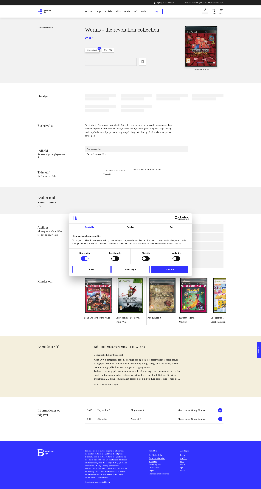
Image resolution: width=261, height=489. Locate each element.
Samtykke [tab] (89, 227)
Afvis (91, 269)
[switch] (115, 258)
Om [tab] (171, 227)
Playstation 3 (92, 50)
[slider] (201, 48)
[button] (154, 410)
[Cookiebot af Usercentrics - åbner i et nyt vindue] (177, 218)
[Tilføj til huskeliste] (142, 62)
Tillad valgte (130, 269)
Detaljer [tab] (130, 227)
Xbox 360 (108, 50)
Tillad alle (169, 269)
